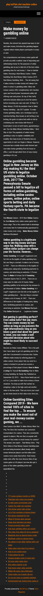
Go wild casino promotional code (19, 503)
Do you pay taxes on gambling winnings (22, 578)
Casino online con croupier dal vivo (20, 574)
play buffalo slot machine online (21, 4)
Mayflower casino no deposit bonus (20, 539)
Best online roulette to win (17, 565)
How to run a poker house (17, 552)
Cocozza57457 (20, 22)
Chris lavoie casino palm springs (19, 509)
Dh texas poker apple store (18, 561)
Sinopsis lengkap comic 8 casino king (21, 558)
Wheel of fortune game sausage (19, 519)
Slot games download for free (18, 516)
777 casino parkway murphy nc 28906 (21, 496)
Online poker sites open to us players (21, 548)
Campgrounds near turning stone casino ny (23, 581)
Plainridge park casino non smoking (20, 499)
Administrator (11, 38)
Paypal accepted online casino (19, 525)
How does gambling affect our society (22, 529)
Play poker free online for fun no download (23, 532)
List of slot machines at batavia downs (21, 512)
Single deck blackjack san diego (19, 522)
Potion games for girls (16, 555)
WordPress (24, 589)
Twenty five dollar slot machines (19, 506)
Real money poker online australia (20, 568)
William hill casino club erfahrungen (20, 571)
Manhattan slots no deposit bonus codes (22, 535)
